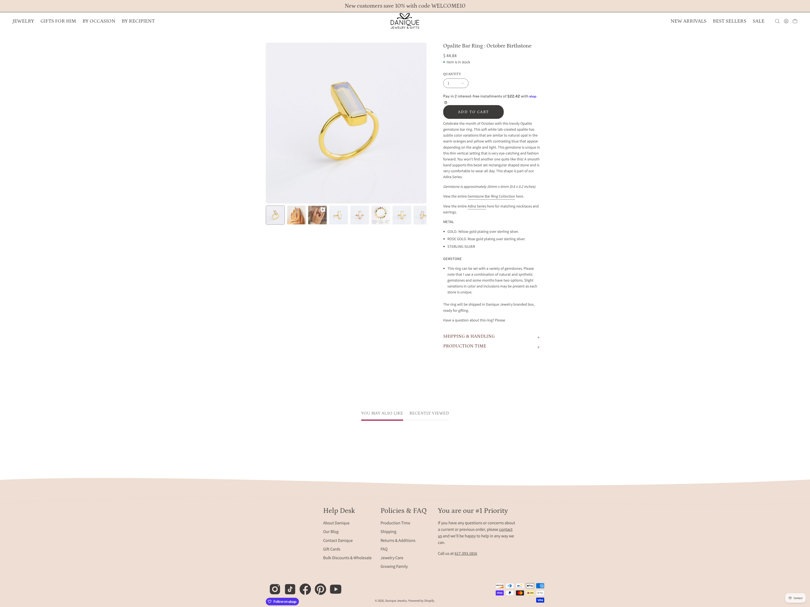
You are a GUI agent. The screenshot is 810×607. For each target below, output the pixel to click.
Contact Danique (338, 540)
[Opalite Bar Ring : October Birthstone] (275, 215)
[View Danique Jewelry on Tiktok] (287, 586)
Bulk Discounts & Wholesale (347, 557)
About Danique (336, 523)
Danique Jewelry (396, 601)
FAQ (384, 549)
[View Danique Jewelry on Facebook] (303, 586)
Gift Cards (331, 549)
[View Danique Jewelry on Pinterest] (318, 586)
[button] (99, 21)
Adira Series (477, 206)
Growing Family (394, 566)
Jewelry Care (392, 557)
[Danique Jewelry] (405, 21)
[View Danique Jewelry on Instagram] (272, 586)
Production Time (395, 523)
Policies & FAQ (404, 511)
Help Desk (339, 511)
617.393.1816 (466, 553)
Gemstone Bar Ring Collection (491, 196)
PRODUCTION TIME (464, 346)
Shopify (429, 601)
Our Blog (331, 531)
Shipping (388, 531)
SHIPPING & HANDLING (469, 336)
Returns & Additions (398, 540)
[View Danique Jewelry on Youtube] (333, 586)
